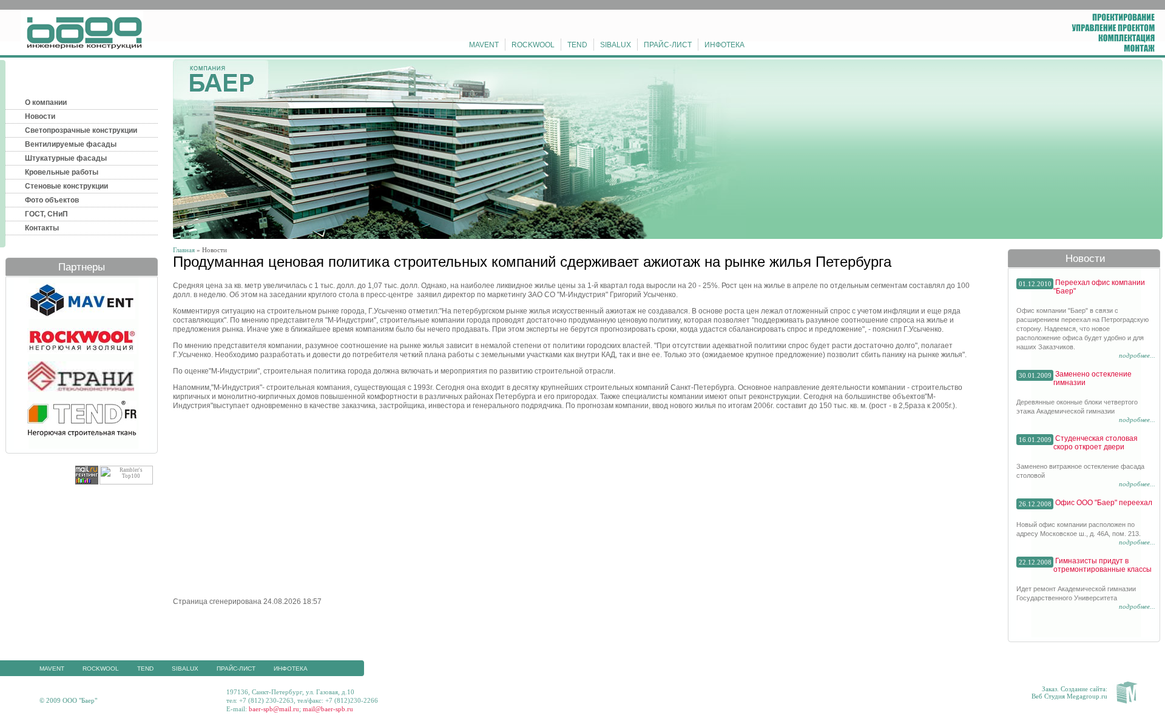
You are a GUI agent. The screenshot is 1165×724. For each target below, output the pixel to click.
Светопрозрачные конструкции (81, 130)
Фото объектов (52, 200)
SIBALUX (615, 45)
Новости (40, 116)
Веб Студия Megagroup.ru (1069, 696)
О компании (46, 102)
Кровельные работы (61, 172)
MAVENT (484, 45)
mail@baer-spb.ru (328, 708)
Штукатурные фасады (66, 158)
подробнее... (1137, 355)
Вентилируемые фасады (70, 144)
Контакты (42, 228)
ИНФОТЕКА (724, 45)
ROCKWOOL (533, 45)
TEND (577, 45)
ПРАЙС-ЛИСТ (668, 45)
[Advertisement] (275, 503)
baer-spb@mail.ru (274, 708)
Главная (184, 249)
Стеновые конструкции (66, 186)
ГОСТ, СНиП (46, 214)
